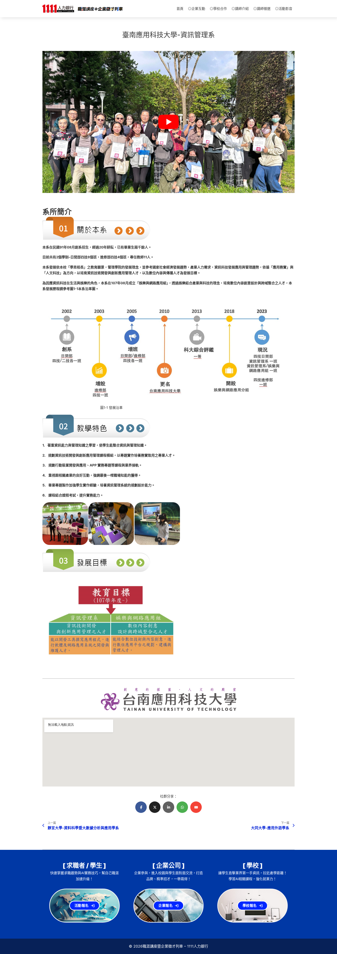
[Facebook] (141, 807)
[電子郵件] (196, 807)
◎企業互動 (196, 8)
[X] (154, 807)
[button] (168, 121)
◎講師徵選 (262, 8)
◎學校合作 (218, 8)
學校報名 (250, 905)
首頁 (180, 8)
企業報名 (165, 905)
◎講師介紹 (240, 8)
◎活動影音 (283, 8)
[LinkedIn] (168, 807)
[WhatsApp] (182, 807)
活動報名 (82, 905)
